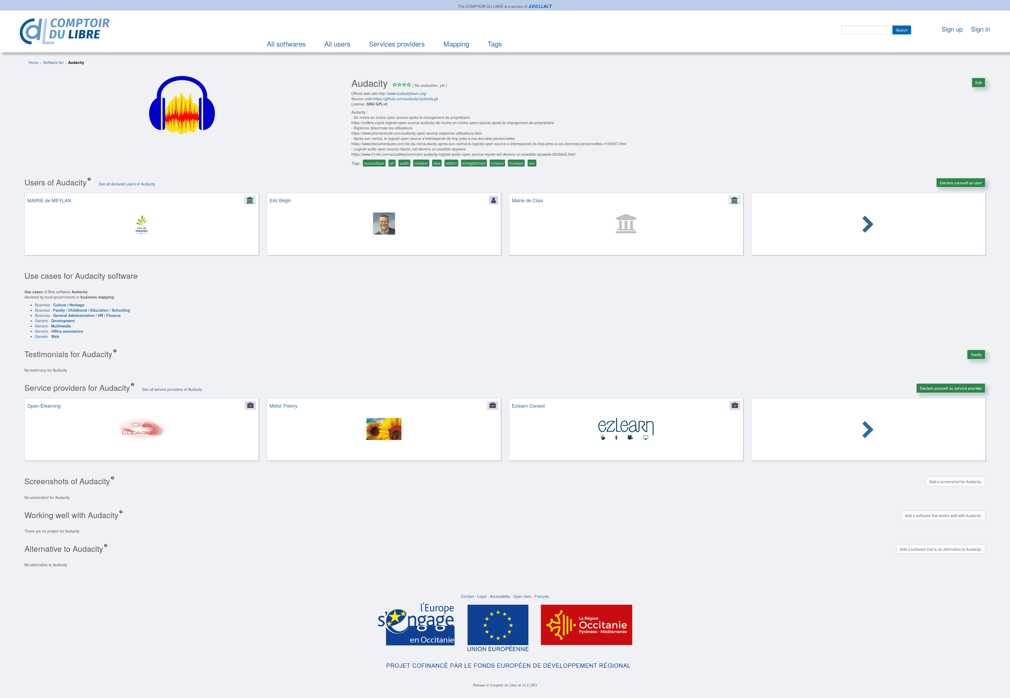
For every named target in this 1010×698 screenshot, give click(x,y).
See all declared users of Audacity (127, 183)
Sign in (980, 28)
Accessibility (500, 596)
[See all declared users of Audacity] (868, 225)
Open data (522, 596)
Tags (495, 43)
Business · (59, 304)
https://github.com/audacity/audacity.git (405, 98)
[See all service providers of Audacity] (868, 430)
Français (541, 596)
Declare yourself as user (961, 182)
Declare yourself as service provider (951, 388)
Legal (482, 596)
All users (337, 43)
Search (902, 30)
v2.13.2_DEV (527, 685)
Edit (978, 82)
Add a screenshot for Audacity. (955, 481)
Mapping (456, 43)
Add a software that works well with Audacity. (943, 515)
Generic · (55, 320)
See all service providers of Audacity (172, 389)
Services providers (397, 43)
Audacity (76, 62)
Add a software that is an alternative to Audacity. (941, 549)
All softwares (286, 43)
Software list (53, 62)
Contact (467, 596)
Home (33, 62)
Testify (976, 354)
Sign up (952, 28)
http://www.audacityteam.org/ (402, 93)
